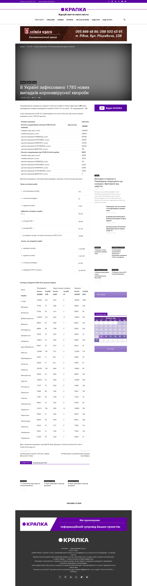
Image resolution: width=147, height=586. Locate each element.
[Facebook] (108, 1)
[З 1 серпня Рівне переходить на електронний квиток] (31, 474)
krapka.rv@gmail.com (83, 569)
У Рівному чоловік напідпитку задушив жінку (100, 251)
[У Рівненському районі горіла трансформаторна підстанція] (102, 265)
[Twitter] (122, 1)
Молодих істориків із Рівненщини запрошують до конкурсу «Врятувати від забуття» (108, 183)
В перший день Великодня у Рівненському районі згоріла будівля (116, 218)
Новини (60, 20)
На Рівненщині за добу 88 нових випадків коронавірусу (75, 455)
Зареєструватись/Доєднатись (47, 1)
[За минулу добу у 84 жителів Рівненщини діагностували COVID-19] (99, 229)
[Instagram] (112, 1)
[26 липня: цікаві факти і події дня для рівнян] (79, 474)
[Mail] (115, 1)
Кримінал (97, 247)
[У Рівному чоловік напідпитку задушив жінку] (102, 243)
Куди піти (96, 20)
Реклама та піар (74, 503)
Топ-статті (39, 20)
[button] (124, 19)
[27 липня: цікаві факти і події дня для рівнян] (55, 474)
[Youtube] (125, 1)
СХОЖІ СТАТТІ (26, 463)
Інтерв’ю (69, 20)
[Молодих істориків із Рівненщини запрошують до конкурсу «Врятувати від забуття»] (110, 165)
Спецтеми (51, 20)
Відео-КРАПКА (113, 107)
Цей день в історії (49, 481)
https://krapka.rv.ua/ (86, 559)
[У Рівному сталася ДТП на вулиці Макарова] (119, 265)
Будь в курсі (107, 20)
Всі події (111, 349)
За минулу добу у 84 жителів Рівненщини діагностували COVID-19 (115, 229)
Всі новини (101, 294)
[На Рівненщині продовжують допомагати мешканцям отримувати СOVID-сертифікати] (119, 243)
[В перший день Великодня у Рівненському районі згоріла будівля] (99, 219)
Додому (22, 46)
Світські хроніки (82, 20)
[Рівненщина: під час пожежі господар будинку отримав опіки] (99, 209)
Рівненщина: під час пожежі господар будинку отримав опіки (116, 208)
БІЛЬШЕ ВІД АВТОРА (40, 463)
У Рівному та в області (118, 247)
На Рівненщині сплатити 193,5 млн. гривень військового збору (35, 455)
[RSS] (118, 1)
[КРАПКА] (73, 9)
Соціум (34, 82)
